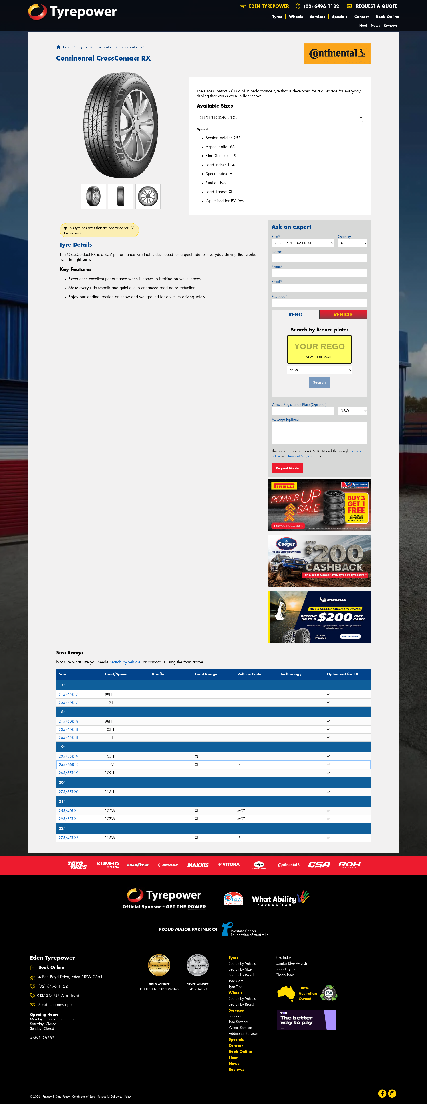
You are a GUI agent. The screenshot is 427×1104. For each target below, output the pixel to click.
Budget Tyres (285, 969)
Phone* (277, 266)
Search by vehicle (124, 662)
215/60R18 (68, 721)
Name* (277, 251)
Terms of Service (300, 456)
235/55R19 (68, 756)
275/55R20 (68, 792)
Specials (339, 16)
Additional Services (243, 1033)
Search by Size (240, 969)
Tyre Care (236, 981)
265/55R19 (68, 773)
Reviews (390, 25)
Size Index (283, 957)
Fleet (363, 25)
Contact (361, 16)
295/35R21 (68, 818)
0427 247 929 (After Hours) (58, 995)
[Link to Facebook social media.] (382, 1093)
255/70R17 (68, 702)
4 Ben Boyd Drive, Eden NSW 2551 (70, 977)
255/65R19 (69, 764)
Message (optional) (286, 419)
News (375, 25)
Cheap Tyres (285, 975)
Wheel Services (240, 1027)
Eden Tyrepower (268, 6)
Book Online (387, 16)
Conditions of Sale (83, 1096)
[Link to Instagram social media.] (392, 1093)
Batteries (235, 1016)
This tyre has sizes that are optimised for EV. (99, 230)
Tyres (277, 16)
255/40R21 (68, 810)
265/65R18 (68, 737)
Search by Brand (241, 975)
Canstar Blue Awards (291, 963)
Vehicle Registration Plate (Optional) (299, 404)
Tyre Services (238, 1022)
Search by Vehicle (242, 963)
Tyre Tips (235, 986)
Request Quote (287, 468)
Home (65, 47)
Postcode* (279, 296)
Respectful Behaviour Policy (114, 1096)
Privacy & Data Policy (56, 1096)
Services (317, 16)
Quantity (344, 236)
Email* (277, 281)
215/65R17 (68, 694)
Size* (276, 236)
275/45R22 (68, 837)
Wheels (296, 16)
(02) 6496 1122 (321, 6)
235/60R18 (68, 729)
